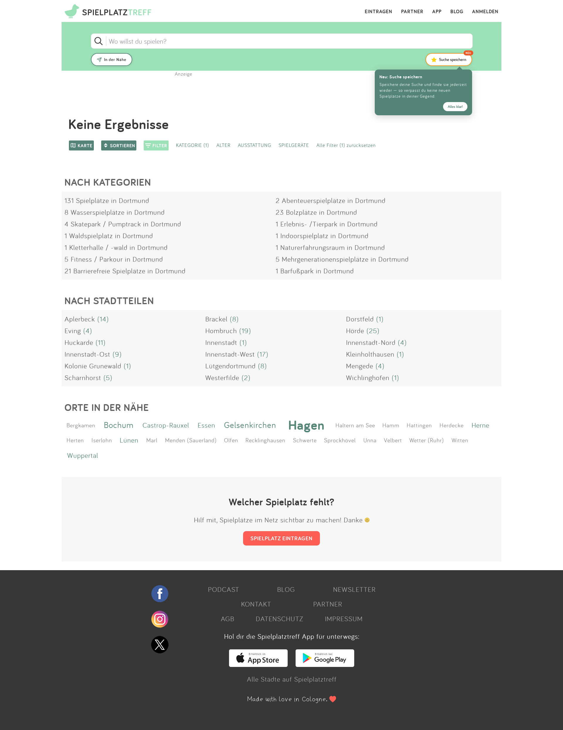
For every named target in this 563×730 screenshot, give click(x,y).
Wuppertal (82, 455)
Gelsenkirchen (250, 424)
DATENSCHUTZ (279, 618)
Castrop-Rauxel (166, 425)
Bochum (118, 424)
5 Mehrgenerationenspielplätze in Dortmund (342, 259)
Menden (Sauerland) (191, 440)
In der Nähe (115, 59)
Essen (206, 425)
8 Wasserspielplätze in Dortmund (115, 212)
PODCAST (223, 589)
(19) (245, 330)
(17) (262, 354)
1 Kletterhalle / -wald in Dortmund (116, 247)
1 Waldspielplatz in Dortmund (109, 235)
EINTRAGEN (378, 12)
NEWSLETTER (354, 589)
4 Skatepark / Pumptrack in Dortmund (123, 223)
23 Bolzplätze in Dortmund (316, 212)
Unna (370, 440)
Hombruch (221, 330)
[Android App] (325, 664)
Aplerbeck (80, 318)
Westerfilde (222, 377)
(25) (373, 330)
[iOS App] (258, 664)
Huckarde (79, 342)
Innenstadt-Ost (87, 354)
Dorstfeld (360, 318)
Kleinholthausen (370, 354)
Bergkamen (81, 425)
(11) (101, 342)
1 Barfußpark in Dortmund (315, 270)
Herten (75, 440)
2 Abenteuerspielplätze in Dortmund (331, 200)
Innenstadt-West (230, 354)
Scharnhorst (83, 377)
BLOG (456, 12)
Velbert (393, 440)
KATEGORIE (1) (192, 145)
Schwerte (305, 440)
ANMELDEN (485, 12)
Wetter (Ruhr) (426, 440)
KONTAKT (256, 603)
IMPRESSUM (344, 618)
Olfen (231, 440)
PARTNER (412, 12)
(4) (87, 330)
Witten (460, 440)
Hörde (355, 330)
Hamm (390, 425)
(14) (103, 318)
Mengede (359, 365)
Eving (73, 330)
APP (437, 12)
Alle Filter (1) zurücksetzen (346, 145)
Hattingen (419, 425)
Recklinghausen (265, 440)
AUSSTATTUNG (254, 145)
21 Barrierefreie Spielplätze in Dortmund (125, 270)
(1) (380, 318)
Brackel (216, 318)
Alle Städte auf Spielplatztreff (292, 679)
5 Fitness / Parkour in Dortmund (114, 259)
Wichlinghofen (367, 377)
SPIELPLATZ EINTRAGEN (281, 538)
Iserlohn (101, 440)
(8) (234, 318)
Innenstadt (221, 342)
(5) (108, 377)
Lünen (129, 440)
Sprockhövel (340, 440)
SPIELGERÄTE (294, 145)
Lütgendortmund (230, 365)
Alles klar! (455, 106)
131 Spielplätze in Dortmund (107, 200)
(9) (117, 354)
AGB (227, 618)
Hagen (306, 425)
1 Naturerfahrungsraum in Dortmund (330, 247)
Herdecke (452, 425)
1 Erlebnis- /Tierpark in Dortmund (327, 223)
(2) (246, 377)
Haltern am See (355, 425)
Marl (151, 440)
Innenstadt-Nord (371, 342)
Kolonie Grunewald (93, 365)
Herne (480, 425)
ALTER (223, 145)
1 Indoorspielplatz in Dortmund (322, 235)
